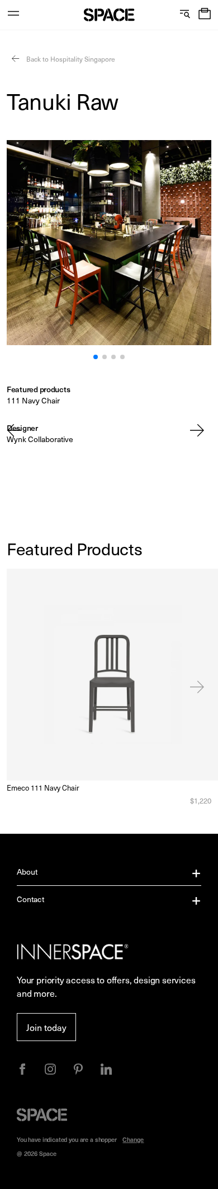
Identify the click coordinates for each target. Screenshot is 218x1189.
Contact (30, 899)
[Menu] (13, 15)
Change (133, 1139)
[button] (204, 15)
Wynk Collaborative (40, 439)
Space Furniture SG (109, 14)
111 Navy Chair (33, 400)
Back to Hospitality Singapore (70, 59)
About (27, 871)
